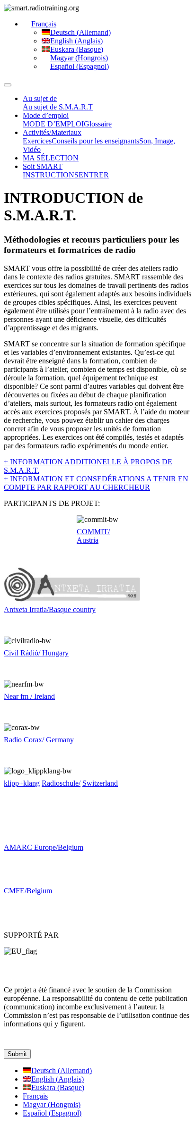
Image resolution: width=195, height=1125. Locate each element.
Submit (17, 1054)
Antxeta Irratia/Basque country (50, 609)
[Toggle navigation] (7, 85)
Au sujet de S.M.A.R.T (58, 107)
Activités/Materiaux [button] (52, 132)
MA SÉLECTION (51, 158)
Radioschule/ (61, 783)
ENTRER (94, 175)
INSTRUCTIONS (51, 175)
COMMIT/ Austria (93, 536)
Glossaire (98, 124)
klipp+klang (22, 783)
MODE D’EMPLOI (53, 124)
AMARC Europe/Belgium (43, 847)
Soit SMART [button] (42, 166)
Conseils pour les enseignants (95, 141)
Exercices (37, 141)
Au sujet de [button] (40, 98)
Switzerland (100, 783)
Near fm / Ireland (29, 696)
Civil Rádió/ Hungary (36, 653)
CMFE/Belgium (28, 891)
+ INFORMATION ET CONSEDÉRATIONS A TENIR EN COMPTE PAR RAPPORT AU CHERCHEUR (96, 483)
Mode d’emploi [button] (46, 115)
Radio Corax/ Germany (39, 740)
